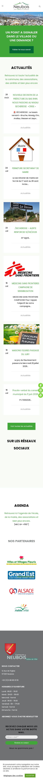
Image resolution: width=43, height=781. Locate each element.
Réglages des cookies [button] (13, 776)
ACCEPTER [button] (30, 775)
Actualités (25, 127)
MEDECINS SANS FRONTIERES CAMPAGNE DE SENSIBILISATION (25, 287)
